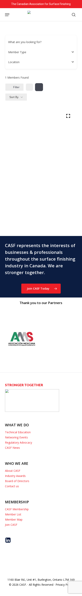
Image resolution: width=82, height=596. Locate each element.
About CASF (12, 471)
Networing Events (16, 437)
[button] (7, 15)
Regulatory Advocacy (18, 442)
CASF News (12, 448)
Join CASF (11, 525)
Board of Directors (17, 481)
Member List (13, 514)
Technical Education (18, 432)
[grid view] (29, 87)
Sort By (14, 97)
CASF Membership (17, 509)
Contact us (12, 486)
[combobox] (39, 52)
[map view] (39, 87)
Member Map (13, 519)
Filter (16, 87)
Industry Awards (15, 476)
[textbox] (17, 52)
